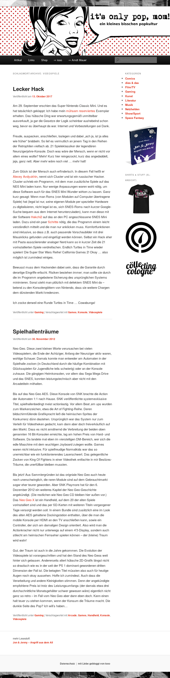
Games (72, 312)
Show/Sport (132, 113)
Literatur (130, 100)
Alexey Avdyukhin (25, 176)
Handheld (93, 615)
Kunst (129, 96)
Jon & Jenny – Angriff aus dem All (33, 642)
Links (31, 60)
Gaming (39, 312)
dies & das (132, 83)
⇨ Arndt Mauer (77, 60)
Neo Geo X (26, 500)
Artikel (18, 60)
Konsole (82, 312)
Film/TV (130, 87)
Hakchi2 (36, 217)
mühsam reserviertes (80, 111)
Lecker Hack (28, 89)
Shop (44, 60)
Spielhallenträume (36, 331)
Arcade (72, 615)
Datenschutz (67, 663)
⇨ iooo (58, 60)
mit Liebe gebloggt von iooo (94, 663)
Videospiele (95, 312)
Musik (129, 105)
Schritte (53, 222)
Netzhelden (132, 109)
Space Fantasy (134, 118)
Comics (130, 78)
